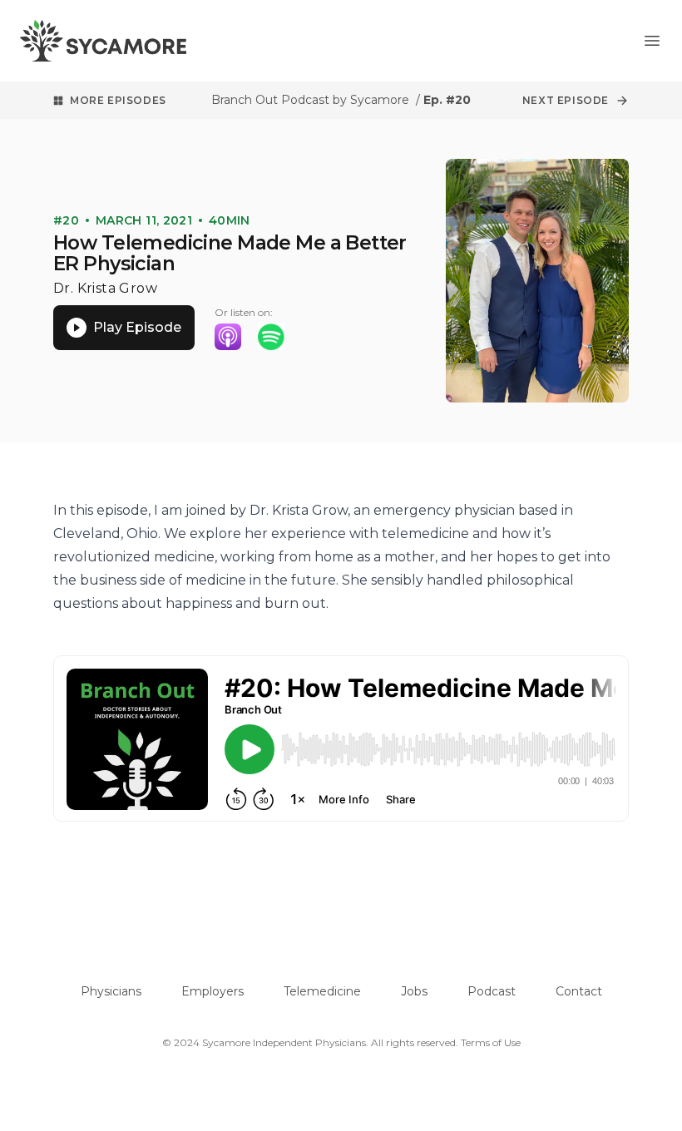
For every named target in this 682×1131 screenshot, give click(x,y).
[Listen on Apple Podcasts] (228, 336)
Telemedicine (322, 991)
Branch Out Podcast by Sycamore (312, 99)
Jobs (414, 991)
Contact (579, 991)
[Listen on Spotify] (271, 336)
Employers (212, 991)
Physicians (111, 991)
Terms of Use (491, 1042)
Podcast (491, 991)
